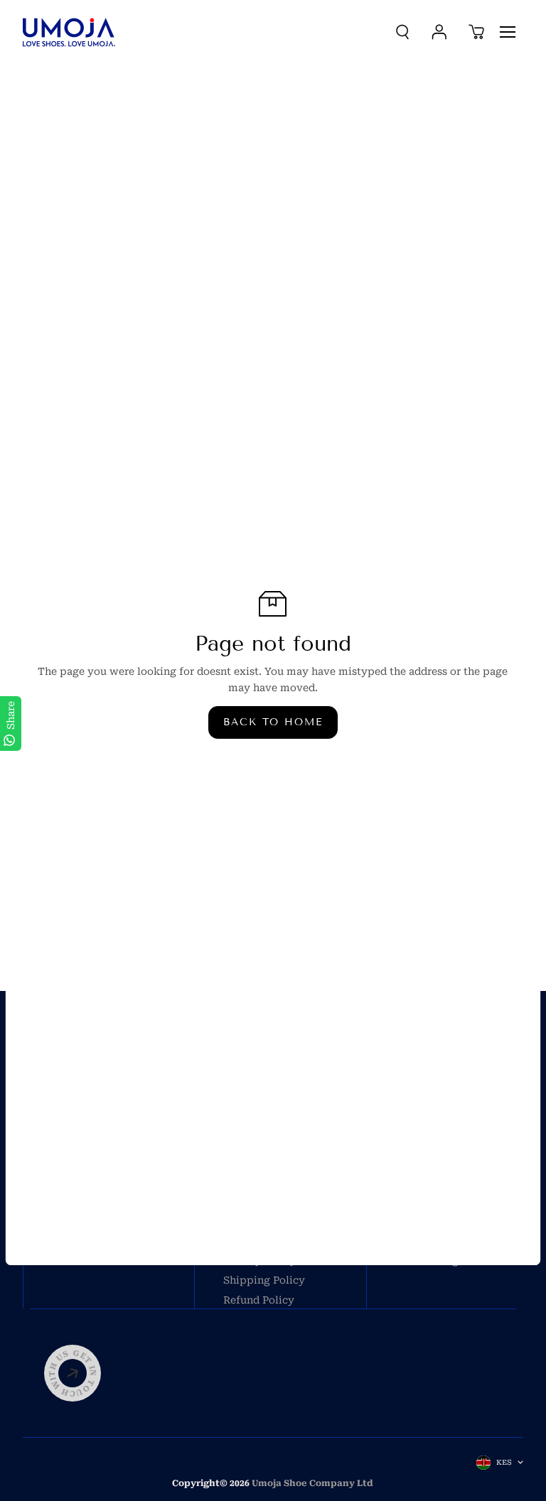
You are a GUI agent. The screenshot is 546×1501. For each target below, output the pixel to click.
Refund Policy (258, 1300)
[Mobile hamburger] (507, 32)
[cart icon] (476, 32)
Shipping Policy (264, 1280)
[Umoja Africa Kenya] (69, 32)
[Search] (402, 32)
